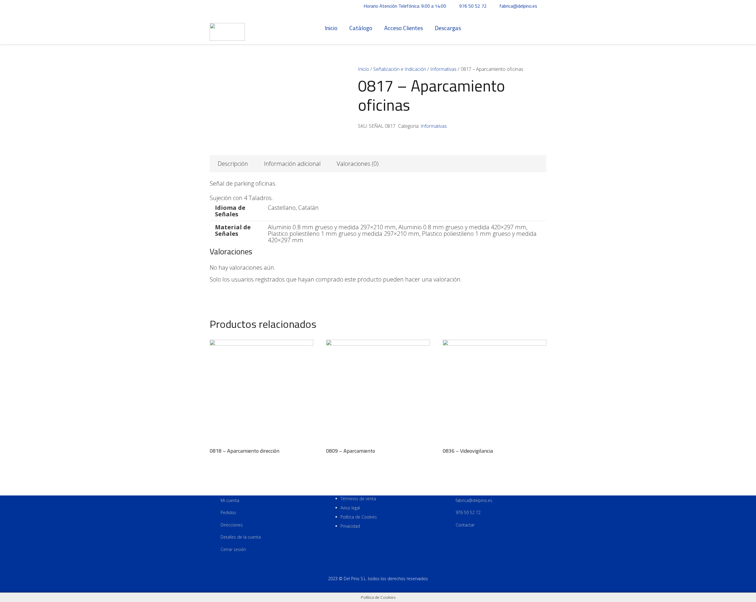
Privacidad (350, 526)
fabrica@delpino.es (474, 500)
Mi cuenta (230, 500)
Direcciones (232, 525)
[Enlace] (227, 28)
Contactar (465, 525)
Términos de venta (358, 498)
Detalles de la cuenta (241, 537)
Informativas (443, 69)
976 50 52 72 (468, 512)
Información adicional (292, 164)
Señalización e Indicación (399, 69)
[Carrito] (539, 28)
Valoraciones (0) (358, 164)
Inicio (363, 69)
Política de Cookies (358, 517)
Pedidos (228, 512)
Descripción (233, 164)
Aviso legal (350, 508)
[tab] (233, 163)
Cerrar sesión (233, 549)
